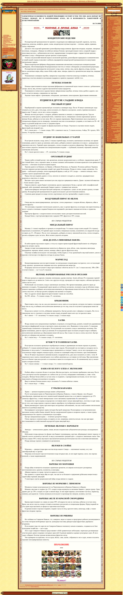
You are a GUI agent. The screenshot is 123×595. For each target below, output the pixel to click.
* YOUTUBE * (111, 47)
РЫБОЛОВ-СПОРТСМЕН (113, 42)
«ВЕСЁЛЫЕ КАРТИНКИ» (113, 21)
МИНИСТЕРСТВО (32, 9)
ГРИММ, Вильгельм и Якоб (114, 65)
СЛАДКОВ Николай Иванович (114, 113)
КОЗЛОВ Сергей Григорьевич (114, 86)
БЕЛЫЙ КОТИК (6, 35)
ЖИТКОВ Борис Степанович (114, 74)
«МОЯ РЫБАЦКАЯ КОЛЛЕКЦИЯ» (6, 31)
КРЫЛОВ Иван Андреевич (113, 88)
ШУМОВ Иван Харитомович (114, 132)
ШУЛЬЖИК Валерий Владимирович (112, 131)
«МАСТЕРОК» (111, 22)
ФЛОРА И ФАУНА (111, 35)
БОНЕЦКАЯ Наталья (112, 60)
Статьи (25, 9)
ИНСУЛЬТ (110, 28)
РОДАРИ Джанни (111, 111)
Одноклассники (111, 48)
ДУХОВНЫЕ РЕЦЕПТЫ (113, 46)
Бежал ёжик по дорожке (8, 34)
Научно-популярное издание (114, 24)
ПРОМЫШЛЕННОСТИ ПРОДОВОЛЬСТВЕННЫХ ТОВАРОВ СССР (51, 9)
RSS (117, 4)
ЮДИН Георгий (111, 135)
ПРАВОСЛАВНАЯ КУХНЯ (113, 44)
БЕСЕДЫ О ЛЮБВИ (7, 36)
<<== (37, 28)
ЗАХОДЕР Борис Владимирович (111, 79)
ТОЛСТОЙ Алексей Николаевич (111, 118)
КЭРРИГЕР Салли (112, 89)
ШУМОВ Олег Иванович (113, 133)
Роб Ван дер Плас (112, 32)
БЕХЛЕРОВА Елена (112, 55)
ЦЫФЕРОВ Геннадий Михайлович (112, 124)
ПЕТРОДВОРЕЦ (111, 29)
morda (59, 585)
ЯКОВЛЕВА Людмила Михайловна (112, 141)
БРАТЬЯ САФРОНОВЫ (113, 33)
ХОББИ (109, 39)
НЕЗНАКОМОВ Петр (112, 103)
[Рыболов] (9, 83)
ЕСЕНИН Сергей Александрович (111, 73)
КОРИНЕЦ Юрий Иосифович (114, 87)
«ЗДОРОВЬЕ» (6, 29)
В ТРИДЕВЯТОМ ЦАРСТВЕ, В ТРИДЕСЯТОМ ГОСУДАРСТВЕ (9, 39)
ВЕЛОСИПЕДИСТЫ (112, 19)
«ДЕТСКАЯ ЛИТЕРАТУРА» (113, 45)
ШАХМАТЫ (110, 38)
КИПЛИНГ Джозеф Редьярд (114, 83)
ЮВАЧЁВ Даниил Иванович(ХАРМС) (111, 137)
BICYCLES (5, 43)
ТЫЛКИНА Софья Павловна (114, 120)
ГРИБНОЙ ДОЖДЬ (7, 44)
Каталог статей (12, 4)
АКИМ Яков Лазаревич (113, 50)
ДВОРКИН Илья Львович (113, 68)
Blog (109, 18)
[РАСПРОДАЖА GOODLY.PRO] (9, 13)
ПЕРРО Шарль (111, 105)
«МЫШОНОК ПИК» (7, 32)
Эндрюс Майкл (111, 134)
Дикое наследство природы (9, 45)
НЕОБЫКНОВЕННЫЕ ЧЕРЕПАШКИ (112, 26)
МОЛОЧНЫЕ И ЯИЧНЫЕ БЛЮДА (61, 28)
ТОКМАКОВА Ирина (112, 116)
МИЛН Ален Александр (113, 97)
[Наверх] (1, 7)
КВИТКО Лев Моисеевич (113, 82)
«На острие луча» (7, 33)
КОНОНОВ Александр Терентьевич (112, 85)
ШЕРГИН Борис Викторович (114, 129)
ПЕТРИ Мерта (111, 106)
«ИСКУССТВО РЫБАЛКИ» (113, 40)
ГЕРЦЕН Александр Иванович (114, 64)
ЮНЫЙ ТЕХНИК (111, 36)
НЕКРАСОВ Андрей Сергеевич (114, 102)
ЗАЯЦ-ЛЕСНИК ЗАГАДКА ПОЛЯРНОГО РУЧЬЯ (8, 47)
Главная (6, 4)
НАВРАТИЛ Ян (111, 101)
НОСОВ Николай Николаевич (114, 104)
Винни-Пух (5, 40)
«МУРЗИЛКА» (111, 23)
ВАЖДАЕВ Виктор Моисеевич (114, 63)
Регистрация (18, 4)
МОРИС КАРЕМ (111, 100)
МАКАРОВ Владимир (112, 91)
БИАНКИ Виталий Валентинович (111, 57)
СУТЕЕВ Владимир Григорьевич (111, 115)
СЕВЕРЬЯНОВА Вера (112, 112)
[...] (56, 35)
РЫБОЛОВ (110, 41)
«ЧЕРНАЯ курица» (112, 27)
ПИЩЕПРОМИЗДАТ (34, 586)
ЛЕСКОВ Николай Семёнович (114, 90)
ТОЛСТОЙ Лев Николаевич (114, 119)
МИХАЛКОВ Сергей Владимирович (111, 99)
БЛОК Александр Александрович (111, 59)
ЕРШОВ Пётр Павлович (113, 71)
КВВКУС (110, 37)
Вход (23, 4)
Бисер (4, 37)
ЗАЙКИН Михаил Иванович (114, 77)
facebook (110, 49)
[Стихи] (9, 69)
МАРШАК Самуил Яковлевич (114, 96)
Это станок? (110, 43)
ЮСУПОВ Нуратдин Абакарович (112, 139)
